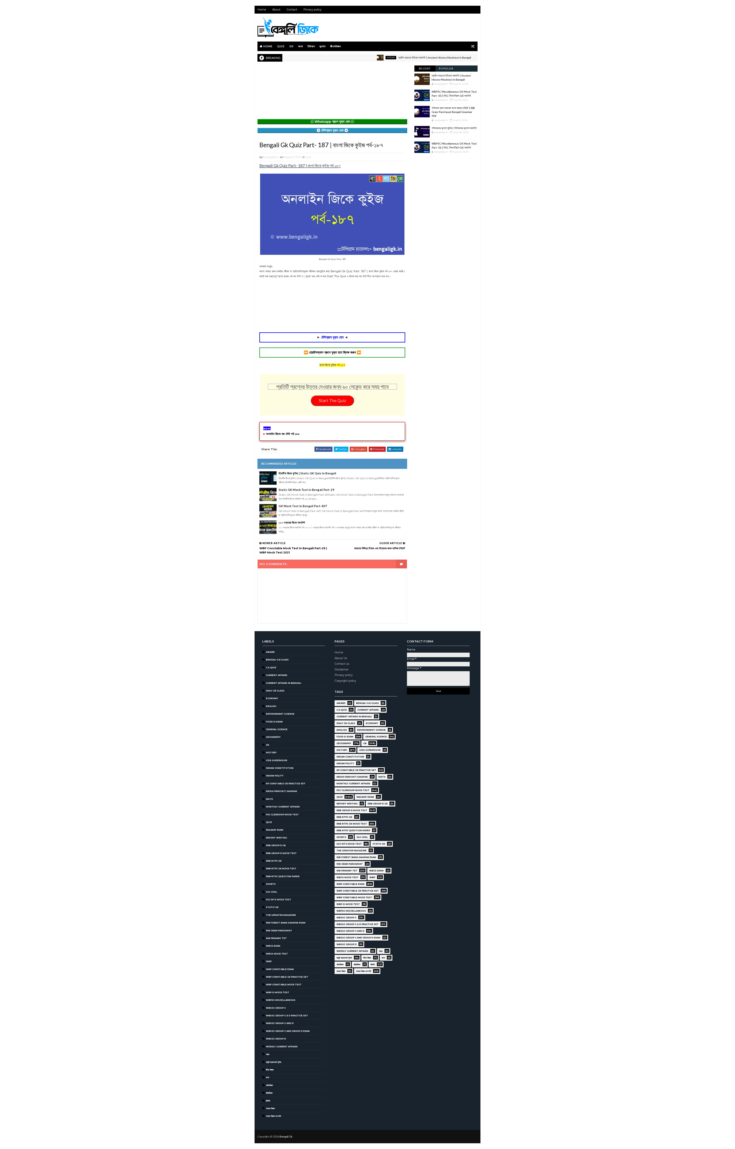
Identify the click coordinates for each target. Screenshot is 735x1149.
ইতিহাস (311, 46)
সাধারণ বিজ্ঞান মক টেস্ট (273, 1116)
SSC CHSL (271, 892)
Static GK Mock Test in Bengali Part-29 (306, 489)
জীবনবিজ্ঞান (335, 46)
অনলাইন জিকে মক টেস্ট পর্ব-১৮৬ (282, 434)
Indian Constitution (279, 768)
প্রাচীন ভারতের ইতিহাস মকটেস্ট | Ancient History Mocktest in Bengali (382, 57)
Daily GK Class (275, 690)
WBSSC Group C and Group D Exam (288, 1031)
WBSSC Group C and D (280, 1023)
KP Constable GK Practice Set (285, 783)
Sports (271, 884)
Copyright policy (345, 680)
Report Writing (276, 837)
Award (270, 652)
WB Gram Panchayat (279, 930)
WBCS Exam (273, 946)
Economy (272, 698)
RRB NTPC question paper (282, 876)
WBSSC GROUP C (276, 1008)
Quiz (281, 46)
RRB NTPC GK (274, 861)
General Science (276, 729)
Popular (446, 68)
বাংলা (300, 46)
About (276, 9)
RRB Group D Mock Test (281, 853)
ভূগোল (322, 46)
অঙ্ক (267, 1054)
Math (269, 799)
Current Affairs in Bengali (283, 683)
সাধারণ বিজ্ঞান (270, 1108)
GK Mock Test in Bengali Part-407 (302, 506)
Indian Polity (274, 775)
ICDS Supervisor (276, 760)
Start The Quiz (332, 400)
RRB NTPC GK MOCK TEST (281, 868)
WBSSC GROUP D (276, 1038)
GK (291, 46)
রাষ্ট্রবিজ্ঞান (269, 1093)
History (338, 57)
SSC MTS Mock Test (278, 899)
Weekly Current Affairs (282, 1046)
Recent (425, 68)
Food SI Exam (274, 721)
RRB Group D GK (276, 845)
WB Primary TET (276, 938)
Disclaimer (342, 669)
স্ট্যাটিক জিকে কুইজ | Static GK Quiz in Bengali (307, 473)
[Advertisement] (332, 92)
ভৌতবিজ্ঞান (269, 1085)
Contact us (342, 663)
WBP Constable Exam (280, 969)
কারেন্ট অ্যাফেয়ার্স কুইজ (273, 1062)
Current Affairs (276, 675)
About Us (341, 658)
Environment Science (280, 714)
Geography (273, 737)
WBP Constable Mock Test (283, 984)
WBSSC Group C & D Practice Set (287, 1015)
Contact (292, 9)
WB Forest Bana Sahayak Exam (285, 922)
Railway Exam (274, 830)
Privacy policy (312, 9)
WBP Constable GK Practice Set (287, 977)
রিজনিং (268, 1100)
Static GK (272, 907)
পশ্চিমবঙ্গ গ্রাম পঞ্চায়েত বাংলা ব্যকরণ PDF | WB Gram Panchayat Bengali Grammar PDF (453, 112)
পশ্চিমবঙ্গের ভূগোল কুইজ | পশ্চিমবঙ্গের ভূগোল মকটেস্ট (454, 128)
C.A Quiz (271, 667)
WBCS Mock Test (277, 953)
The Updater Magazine (281, 915)
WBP (269, 961)
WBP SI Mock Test (277, 992)
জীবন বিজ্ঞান (270, 1069)
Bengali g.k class (277, 659)
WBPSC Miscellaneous (446, 57)
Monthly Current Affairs (283, 806)
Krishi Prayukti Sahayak (281, 791)
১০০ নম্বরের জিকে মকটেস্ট (291, 522)
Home (261, 9)
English (271, 706)
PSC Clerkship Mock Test (282, 814)
